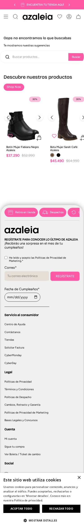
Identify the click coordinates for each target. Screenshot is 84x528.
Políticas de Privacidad (18, 381)
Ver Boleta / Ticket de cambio (22, 454)
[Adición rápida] (39, 138)
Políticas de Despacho (17, 397)
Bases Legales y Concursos (21, 420)
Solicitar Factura (14, 347)
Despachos (57, 212)
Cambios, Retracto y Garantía (22, 404)
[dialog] (42, 500)
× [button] (79, 477)
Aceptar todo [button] (21, 509)
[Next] (39, 117)
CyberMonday (13, 355)
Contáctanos (12, 332)
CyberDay (10, 363)
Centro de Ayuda (14, 324)
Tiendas (9, 339)
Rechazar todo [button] (61, 509)
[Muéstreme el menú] (5, 16)
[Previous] (7, 117)
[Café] (52, 155)
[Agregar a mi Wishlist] (10, 136)
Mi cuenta (10, 438)
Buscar (76, 56)
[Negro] (58, 155)
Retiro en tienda (25, 212)
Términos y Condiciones (19, 389)
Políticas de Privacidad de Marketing (26, 412)
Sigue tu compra (14, 446)
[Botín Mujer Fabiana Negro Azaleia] (24, 118)
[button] (42, 520)
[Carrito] (78, 16)
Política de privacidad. (28, 500)
